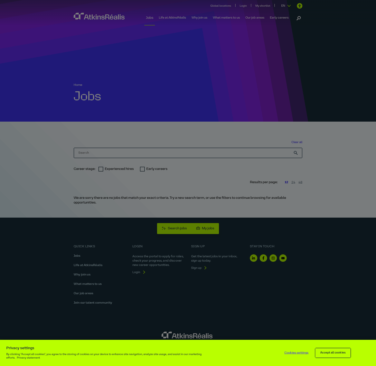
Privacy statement (28, 357)
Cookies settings (296, 352)
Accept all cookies (333, 352)
